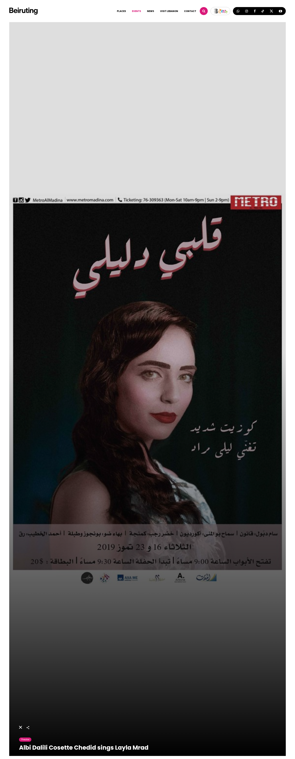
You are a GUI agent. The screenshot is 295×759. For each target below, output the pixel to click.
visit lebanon (169, 11)
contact (190, 11)
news (150, 11)
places (121, 11)
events (136, 11)
